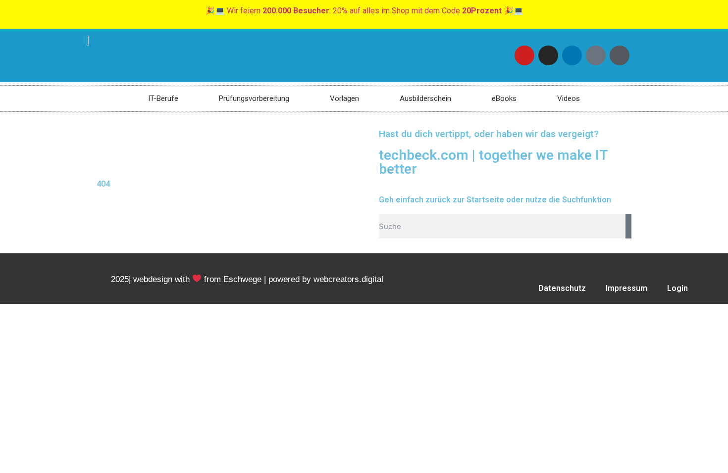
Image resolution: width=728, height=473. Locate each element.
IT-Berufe (163, 98)
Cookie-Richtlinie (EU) (559, 311)
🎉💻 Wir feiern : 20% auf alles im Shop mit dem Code (364, 10)
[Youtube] (524, 55)
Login (677, 288)
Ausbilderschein (425, 98)
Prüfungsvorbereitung (254, 98)
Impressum (626, 288)
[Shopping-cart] (619, 55)
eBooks (504, 98)
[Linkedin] (572, 55)
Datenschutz (562, 288)
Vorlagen (344, 98)
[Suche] (628, 226)
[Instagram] (548, 55)
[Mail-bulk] (596, 55)
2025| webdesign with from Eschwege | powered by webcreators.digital (247, 279)
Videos (568, 98)
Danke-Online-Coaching (664, 311)
